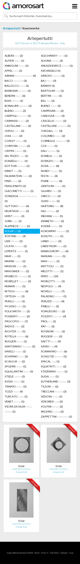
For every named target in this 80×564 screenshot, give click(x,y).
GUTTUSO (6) (17, 206)
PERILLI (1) (15, 301)
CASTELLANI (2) (18, 125)
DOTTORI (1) (17, 165)
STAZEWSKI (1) (54, 371)
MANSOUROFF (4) (54, 251)
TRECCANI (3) (53, 391)
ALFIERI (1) (14, 60)
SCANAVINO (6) (54, 351)
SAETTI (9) (51, 341)
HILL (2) (50, 211)
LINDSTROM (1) (53, 246)
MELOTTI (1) (52, 271)
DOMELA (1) (51, 155)
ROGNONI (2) (53, 331)
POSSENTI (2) (17, 316)
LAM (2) (14, 241)
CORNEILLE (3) (55, 140)
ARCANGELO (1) (50, 70)
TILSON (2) (49, 386)
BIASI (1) (14, 100)
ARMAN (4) (20, 75)
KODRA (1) (51, 226)
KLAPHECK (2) (17, 226)
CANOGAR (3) (53, 115)
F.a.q (71, 552)
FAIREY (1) (51, 170)
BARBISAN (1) (18, 90)
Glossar (64, 552)
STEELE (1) (15, 376)
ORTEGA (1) (15, 296)
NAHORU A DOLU (21, 469)
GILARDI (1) (51, 191)
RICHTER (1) (15, 331)
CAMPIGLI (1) (18, 115)
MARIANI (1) (53, 256)
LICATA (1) (16, 246)
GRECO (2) (51, 196)
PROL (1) (48, 321)
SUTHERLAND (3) (55, 381)
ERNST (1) (13, 170)
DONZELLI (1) (16, 160)
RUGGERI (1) (16, 341)
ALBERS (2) (14, 55)
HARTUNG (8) (52, 206)
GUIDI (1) (50, 201)
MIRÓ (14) (49, 276)
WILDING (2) (52, 411)
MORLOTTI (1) (53, 281)
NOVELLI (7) (53, 291)
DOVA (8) (50, 165)
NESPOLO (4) (51, 286)
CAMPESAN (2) (52, 110)
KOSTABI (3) (15, 236)
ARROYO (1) (53, 75)
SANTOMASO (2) (20, 346)
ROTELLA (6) (16, 336)
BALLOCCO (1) (17, 85)
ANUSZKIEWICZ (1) (57, 65)
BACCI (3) (16, 80)
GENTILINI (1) (53, 186)
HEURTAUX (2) (17, 211)
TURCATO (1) (16, 396)
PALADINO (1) (53, 296)
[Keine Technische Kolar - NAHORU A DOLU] (21, 446)
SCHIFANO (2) (16, 356)
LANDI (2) (51, 241)
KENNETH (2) (52, 221)
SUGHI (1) (14, 381)
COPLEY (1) (16, 140)
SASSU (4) (49, 346)
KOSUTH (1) (52, 236)
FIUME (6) (51, 180)
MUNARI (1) (15, 286)
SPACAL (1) (50, 361)
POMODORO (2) (53, 311)
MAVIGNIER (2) (17, 271)
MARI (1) (12, 256)
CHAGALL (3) (51, 130)
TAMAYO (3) (15, 386)
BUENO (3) (51, 105)
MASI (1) (50, 261)
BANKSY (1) (48, 85)
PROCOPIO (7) (16, 321)
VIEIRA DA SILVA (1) (18, 409)
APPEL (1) (13, 70)
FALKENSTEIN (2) (18, 175)
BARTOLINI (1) (52, 90)
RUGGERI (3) (51, 336)
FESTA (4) (49, 175)
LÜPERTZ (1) (16, 251)
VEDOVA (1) (51, 396)
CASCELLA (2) (53, 120)
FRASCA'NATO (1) (15, 186)
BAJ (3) (48, 80)
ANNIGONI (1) (16, 65)
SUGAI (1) (50, 376)
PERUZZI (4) (52, 301)
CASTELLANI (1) (56, 125)
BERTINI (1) (51, 95)
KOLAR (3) (13, 231)
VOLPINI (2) (52, 406)
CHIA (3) (13, 135)
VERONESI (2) (52, 401)
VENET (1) (14, 401)
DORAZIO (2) (52, 160)
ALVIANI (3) (52, 60)
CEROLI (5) (14, 130)
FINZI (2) (13, 180)
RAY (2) (48, 326)
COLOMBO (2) (53, 135)
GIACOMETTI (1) (19, 191)
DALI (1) (50, 150)
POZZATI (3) (53, 316)
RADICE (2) (14, 326)
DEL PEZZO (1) (16, 155)
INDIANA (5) (52, 216)
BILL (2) (48, 100)
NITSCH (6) (16, 291)
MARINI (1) (15, 261)
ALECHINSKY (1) (54, 55)
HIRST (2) (14, 216)
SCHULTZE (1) (54, 356)
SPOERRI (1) (15, 366)
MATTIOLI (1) (52, 266)
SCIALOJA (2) (15, 361)
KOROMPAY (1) (55, 231)
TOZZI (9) (14, 391)
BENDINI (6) (15, 95)
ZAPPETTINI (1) (56, 416)
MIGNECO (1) (18, 276)
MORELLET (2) (18, 281)
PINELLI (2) (50, 306)
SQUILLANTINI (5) (19, 371)
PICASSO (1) (15, 306)
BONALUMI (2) (18, 105)
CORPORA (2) (17, 145)
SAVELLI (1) (15, 351)
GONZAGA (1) (21, 198)
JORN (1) (13, 221)
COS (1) (49, 145)
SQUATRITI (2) (53, 366)
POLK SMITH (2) (17, 311)
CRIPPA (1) (15, 150)
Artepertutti (11, 28)
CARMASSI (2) (17, 120)
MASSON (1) (15, 266)
